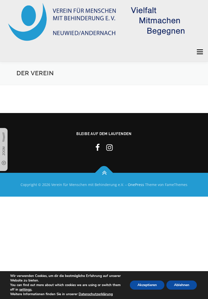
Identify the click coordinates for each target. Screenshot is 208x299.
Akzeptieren (147, 285)
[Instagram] (109, 147)
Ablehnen (181, 285)
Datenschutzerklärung (96, 294)
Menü (199, 51)
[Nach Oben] (104, 173)
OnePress (136, 184)
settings (25, 289)
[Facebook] (97, 147)
